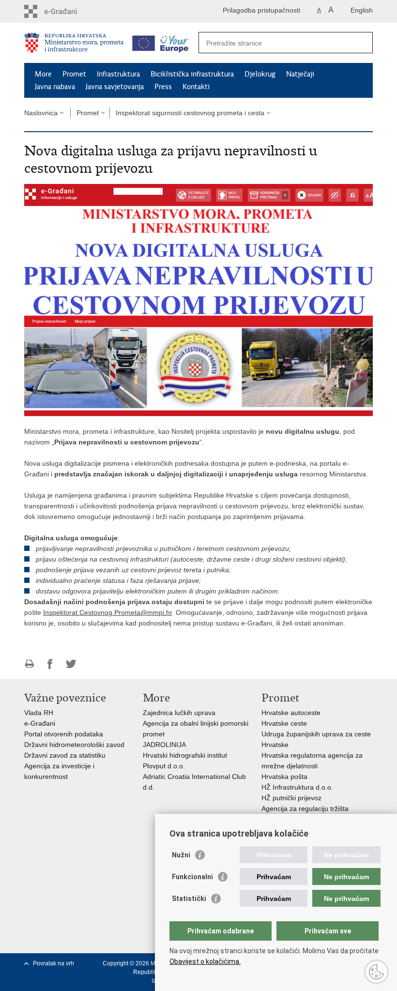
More (43, 74)
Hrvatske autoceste (291, 713)
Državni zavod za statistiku (65, 755)
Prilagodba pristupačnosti (261, 10)
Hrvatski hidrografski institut (185, 755)
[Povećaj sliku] (198, 300)
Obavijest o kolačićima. (205, 961)
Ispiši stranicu (29, 664)
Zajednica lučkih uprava (179, 713)
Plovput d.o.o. (164, 766)
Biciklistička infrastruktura (192, 74)
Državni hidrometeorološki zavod (74, 744)
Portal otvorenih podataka (63, 734)
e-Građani (39, 723)
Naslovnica (41, 113)
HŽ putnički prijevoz (291, 798)
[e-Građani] (65, 11)
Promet (74, 74)
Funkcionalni (192, 877)
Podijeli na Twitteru (71, 664)
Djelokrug (259, 74)
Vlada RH (38, 713)
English (362, 10)
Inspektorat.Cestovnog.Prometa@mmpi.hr (107, 612)
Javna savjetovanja (115, 86)
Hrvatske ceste (284, 723)
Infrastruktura (118, 74)
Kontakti (196, 86)
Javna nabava (55, 86)
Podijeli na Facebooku (50, 664)
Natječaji (300, 74)
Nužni (181, 855)
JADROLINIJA (164, 744)
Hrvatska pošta (284, 776)
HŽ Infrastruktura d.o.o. (297, 787)
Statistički (189, 898)
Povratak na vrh (53, 963)
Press (163, 86)
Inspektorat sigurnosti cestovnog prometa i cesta (190, 113)
